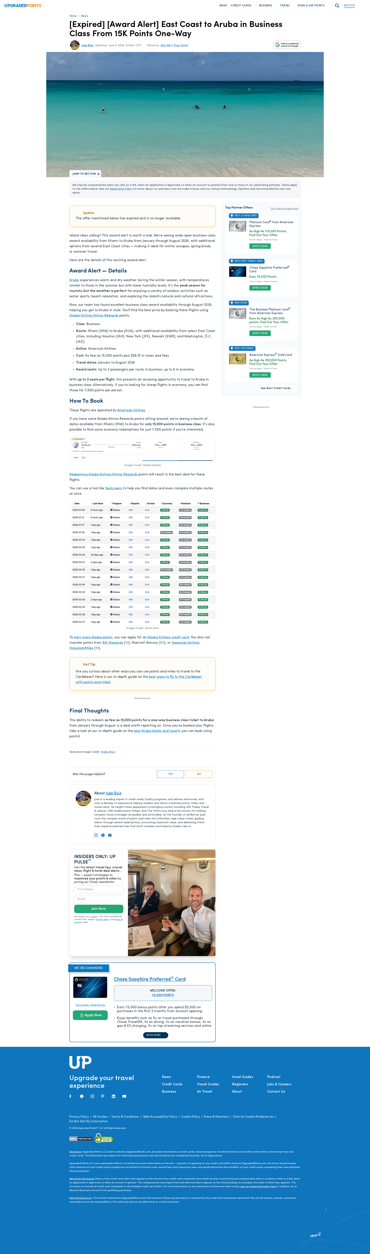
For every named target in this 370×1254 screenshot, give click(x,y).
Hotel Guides (242, 1077)
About (237, 1092)
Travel (285, 5)
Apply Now (93, 1015)
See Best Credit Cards (276, 388)
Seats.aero (113, 488)
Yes (170, 774)
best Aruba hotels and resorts (157, 731)
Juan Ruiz (87, 45)
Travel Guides (208, 1084)
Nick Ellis (166, 45)
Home (73, 16)
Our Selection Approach (285, 208)
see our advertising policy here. (258, 1186)
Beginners (240, 1084)
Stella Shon (108, 752)
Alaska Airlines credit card (168, 637)
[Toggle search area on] (337, 6)
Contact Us (276, 1092)
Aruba (74, 280)
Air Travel (204, 1092)
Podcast (274, 1077)
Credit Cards (241, 5)
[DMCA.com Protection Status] (81, 1139)
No (199, 774)
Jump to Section (84, 174)
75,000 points (163, 995)
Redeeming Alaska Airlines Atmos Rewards (103, 474)
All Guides (100, 1116)
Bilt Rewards (113, 643)
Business (265, 5)
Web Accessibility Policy (160, 1116)
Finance (203, 1077)
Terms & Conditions (125, 1116)
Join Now (99, 909)
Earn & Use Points (311, 5)
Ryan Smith (181, 45)
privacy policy (102, 920)
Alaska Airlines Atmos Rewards (93, 316)
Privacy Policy (79, 1116)
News (223, 5)
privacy (94, 917)
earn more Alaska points (93, 637)
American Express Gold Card (270, 355)
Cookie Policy (190, 1116)
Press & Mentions (216, 1116)
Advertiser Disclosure (349, 6)
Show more (153, 1035)
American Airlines (131, 410)
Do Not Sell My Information (88, 1121)
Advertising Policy (121, 189)
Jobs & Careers (279, 1084)
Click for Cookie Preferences (253, 1116)
